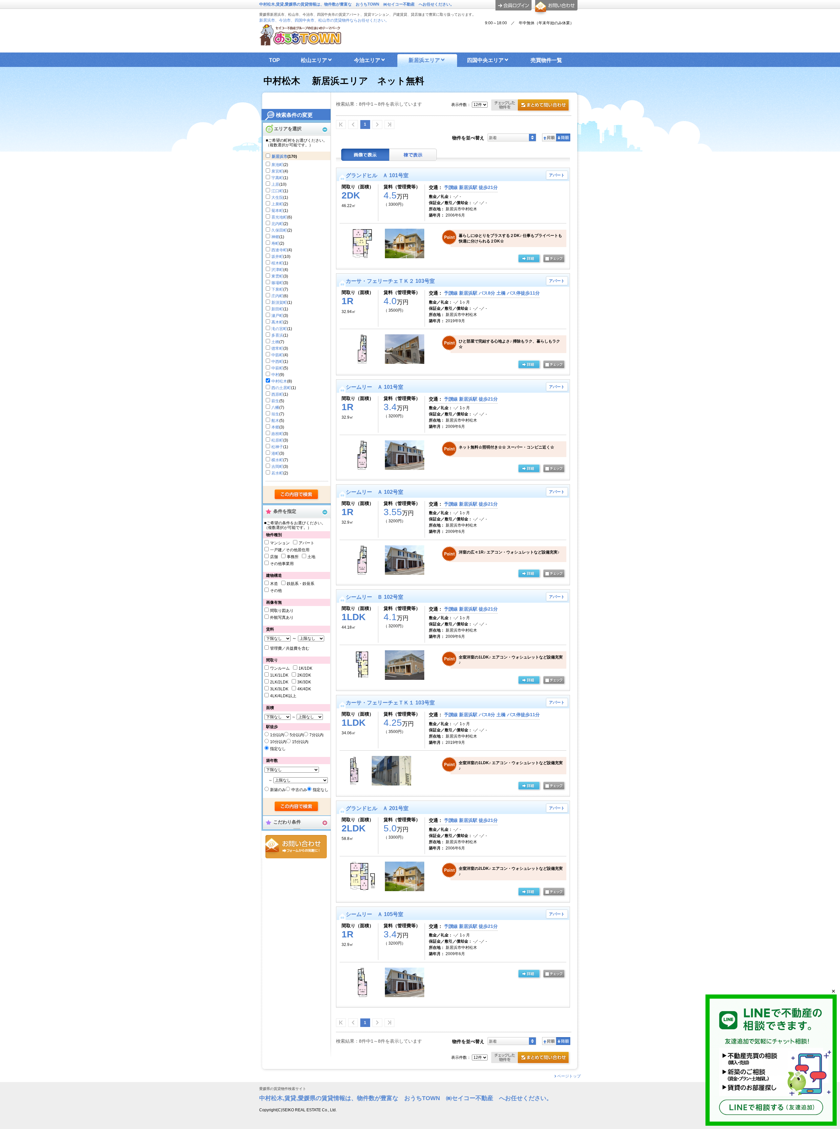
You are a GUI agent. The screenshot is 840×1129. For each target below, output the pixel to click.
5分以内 (297, 735)
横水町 (277, 460)
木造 (274, 583)
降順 (563, 137)
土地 (311, 556)
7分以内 (316, 735)
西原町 (277, 394)
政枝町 (277, 433)
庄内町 (277, 296)
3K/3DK (304, 682)
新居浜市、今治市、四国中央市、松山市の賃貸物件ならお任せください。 (324, 20)
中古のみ (299, 789)
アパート (306, 543)
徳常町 (277, 348)
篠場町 (277, 283)
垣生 (275, 414)
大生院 (277, 197)
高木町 (277, 322)
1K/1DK (305, 668)
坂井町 (277, 256)
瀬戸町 (277, 315)
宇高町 (277, 178)
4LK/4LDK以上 (283, 696)
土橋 (275, 342)
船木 (275, 420)
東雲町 (277, 276)
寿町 (275, 243)
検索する (297, 495)
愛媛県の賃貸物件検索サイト (282, 1089)
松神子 (277, 447)
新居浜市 (279, 156)
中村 (275, 374)
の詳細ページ (528, 259)
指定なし (278, 748)
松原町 (277, 440)
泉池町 (277, 164)
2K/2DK (304, 675)
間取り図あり (282, 610)
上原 (275, 184)
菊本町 (277, 210)
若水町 (277, 473)
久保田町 (279, 230)
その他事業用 (282, 563)
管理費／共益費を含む (289, 648)
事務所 (293, 556)
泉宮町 (277, 171)
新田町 (277, 309)
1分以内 (277, 735)
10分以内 (278, 742)
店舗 (274, 556)
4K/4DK (304, 689)
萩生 (275, 401)
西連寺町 (279, 250)
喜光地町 (279, 217)
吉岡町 (277, 466)
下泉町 (277, 289)
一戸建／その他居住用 (289, 550)
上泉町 (277, 204)
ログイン (513, 5)
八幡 (275, 407)
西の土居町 (281, 388)
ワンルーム (280, 668)
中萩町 (277, 368)
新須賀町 (279, 302)
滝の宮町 (279, 328)
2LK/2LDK (279, 682)
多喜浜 (277, 335)
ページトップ (569, 1076)
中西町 (277, 361)
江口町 (277, 191)
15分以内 (300, 742)
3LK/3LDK (279, 689)
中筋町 (277, 355)
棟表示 (413, 155)
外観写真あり (282, 617)
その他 (276, 590)
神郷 (275, 237)
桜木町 (277, 263)
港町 (275, 453)
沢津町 (277, 269)
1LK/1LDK (279, 675)
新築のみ (278, 789)
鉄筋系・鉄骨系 (300, 583)
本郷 (275, 427)
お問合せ (296, 846)
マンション (280, 543)
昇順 (549, 137)
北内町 (277, 223)
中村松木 (279, 381)
